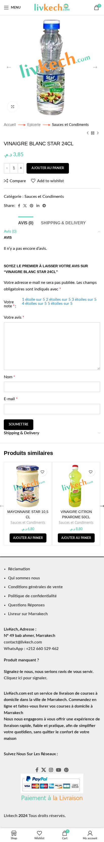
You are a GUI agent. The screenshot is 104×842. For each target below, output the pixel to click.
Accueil (10, 125)
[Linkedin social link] (38, 205)
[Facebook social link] (19, 205)
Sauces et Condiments (70, 125)
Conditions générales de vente (35, 587)
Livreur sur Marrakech (28, 614)
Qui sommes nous (24, 578)
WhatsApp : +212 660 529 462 (31, 649)
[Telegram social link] (44, 205)
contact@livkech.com (23, 642)
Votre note (9, 304)
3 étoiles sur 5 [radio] (84, 299)
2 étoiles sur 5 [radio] (58, 299)
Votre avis (14, 317)
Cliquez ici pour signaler (25, 678)
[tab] (25, 222)
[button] (28, 537)
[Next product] (97, 132)
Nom (9, 377)
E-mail (11, 399)
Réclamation (19, 569)
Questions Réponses (26, 605)
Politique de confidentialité (32, 596)
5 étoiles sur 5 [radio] (60, 304)
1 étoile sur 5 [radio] (33, 299)
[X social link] (25, 205)
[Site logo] (52, 7)
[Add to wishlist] (42, 471)
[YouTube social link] (59, 770)
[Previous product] (87, 132)
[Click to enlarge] (13, 107)
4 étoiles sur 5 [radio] (34, 304)
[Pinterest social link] (31, 205)
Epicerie (34, 125)
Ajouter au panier (48, 168)
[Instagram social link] (51, 770)
